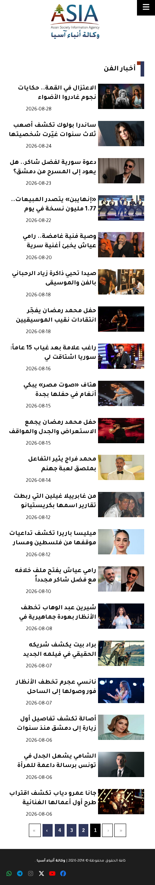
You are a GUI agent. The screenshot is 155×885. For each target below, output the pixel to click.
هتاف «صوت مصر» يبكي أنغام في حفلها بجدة (59, 390)
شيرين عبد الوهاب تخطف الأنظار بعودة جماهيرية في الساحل (57, 614)
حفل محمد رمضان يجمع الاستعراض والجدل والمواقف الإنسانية (52, 428)
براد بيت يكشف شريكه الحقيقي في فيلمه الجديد (59, 650)
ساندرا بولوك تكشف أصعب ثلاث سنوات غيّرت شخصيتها (52, 130)
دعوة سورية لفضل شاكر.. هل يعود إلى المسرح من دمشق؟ (53, 167)
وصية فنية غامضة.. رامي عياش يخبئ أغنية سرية (59, 241)
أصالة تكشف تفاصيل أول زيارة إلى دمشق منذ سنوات (56, 724)
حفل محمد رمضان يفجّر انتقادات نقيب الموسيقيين (56, 316)
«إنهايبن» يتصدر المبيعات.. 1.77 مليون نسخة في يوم (53, 205)
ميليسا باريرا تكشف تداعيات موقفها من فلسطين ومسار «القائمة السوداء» (52, 539)
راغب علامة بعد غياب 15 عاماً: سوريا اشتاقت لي (53, 353)
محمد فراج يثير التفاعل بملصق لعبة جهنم (62, 464)
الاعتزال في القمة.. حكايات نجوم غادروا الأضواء (57, 93)
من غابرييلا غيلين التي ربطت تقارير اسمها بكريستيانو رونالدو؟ (54, 502)
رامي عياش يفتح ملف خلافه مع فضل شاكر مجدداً (55, 576)
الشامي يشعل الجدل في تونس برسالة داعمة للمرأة (56, 761)
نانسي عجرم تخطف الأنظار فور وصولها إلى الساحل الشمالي (56, 688)
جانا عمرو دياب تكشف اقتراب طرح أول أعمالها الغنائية (52, 798)
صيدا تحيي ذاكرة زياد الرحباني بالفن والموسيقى (54, 279)
